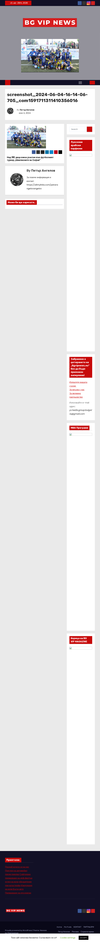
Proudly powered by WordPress (18, 930)
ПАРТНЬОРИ (88, 927)
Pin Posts (67, 927)
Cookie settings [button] (67, 937)
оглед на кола (11, 881)
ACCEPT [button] (83, 938)
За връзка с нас (77, 389)
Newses (43, 930)
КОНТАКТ (77, 927)
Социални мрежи (87, 931)
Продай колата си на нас (17, 866)
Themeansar (13, 933)
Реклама (75, 931)
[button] (86, 82)
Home (59, 927)
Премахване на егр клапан (18, 892)
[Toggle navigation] (80, 83)
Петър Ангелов (27, 110)
